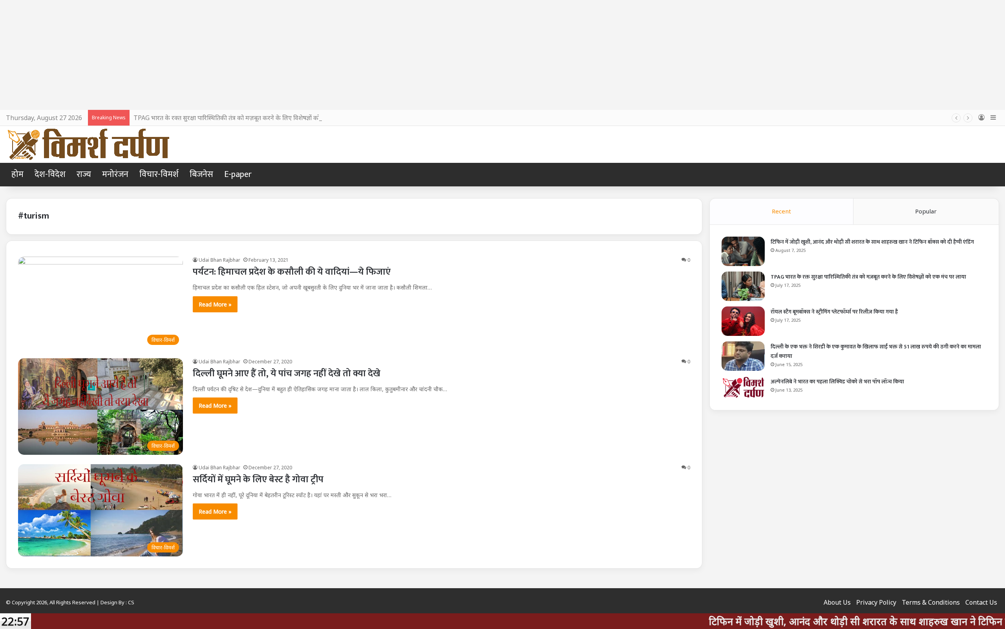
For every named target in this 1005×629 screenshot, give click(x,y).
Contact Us (981, 602)
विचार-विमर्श (159, 174)
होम (17, 174)
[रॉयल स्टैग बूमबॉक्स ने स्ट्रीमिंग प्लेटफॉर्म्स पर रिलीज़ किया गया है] (743, 321)
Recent (781, 211)
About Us (837, 602)
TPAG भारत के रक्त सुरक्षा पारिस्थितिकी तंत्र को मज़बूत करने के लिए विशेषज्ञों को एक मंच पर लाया (246, 117)
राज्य (84, 174)
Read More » (215, 304)
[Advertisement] (502, 55)
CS (131, 602)
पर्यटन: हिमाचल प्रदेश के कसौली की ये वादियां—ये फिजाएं (292, 272)
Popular (926, 211)
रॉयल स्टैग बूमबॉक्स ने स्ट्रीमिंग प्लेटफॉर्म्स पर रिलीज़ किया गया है (834, 311)
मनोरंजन (115, 174)
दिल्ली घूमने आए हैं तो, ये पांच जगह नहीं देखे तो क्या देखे (286, 373)
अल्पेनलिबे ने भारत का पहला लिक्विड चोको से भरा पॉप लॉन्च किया (837, 381)
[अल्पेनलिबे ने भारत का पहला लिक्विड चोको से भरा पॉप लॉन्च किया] (743, 387)
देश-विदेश (50, 174)
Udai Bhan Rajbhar (219, 260)
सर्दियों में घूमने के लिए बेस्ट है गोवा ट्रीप (258, 479)
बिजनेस (201, 174)
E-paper (238, 174)
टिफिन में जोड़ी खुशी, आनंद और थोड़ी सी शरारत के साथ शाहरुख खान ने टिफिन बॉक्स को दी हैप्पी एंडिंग (872, 241)
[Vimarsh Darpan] (88, 144)
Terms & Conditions (931, 602)
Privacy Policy (876, 602)
